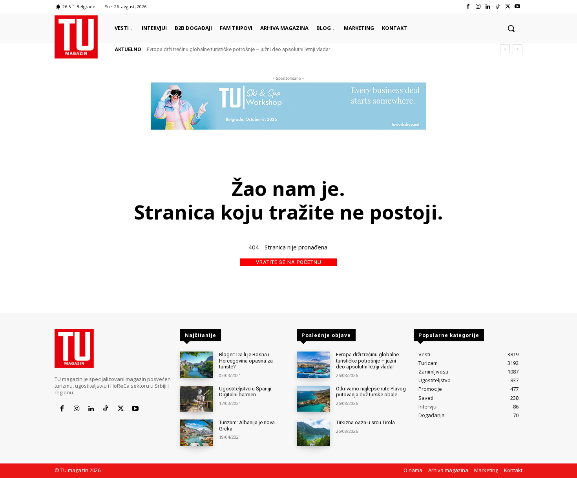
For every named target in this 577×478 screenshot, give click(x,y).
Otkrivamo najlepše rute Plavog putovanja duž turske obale (371, 392)
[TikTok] (497, 6)
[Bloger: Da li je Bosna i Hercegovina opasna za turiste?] (196, 365)
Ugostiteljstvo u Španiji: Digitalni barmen (245, 392)
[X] (508, 6)
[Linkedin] (488, 6)
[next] (517, 49)
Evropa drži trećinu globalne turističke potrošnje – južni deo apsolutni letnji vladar (238, 49)
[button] (511, 28)
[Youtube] (517, 6)
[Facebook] (468, 6)
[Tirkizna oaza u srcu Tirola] (313, 432)
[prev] (505, 49)
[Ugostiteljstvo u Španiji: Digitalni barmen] (196, 399)
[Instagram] (478, 6)
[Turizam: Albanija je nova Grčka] (196, 432)
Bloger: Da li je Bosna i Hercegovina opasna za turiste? (246, 361)
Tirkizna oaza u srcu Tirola (365, 422)
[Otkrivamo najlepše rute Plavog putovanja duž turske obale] (313, 399)
